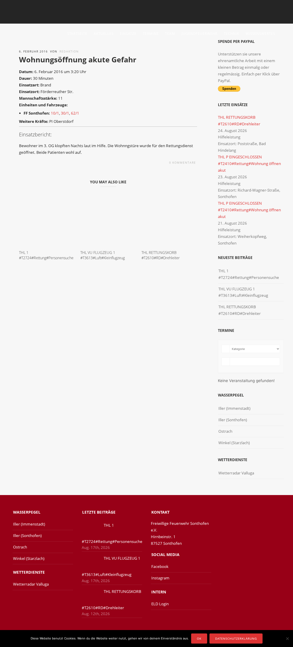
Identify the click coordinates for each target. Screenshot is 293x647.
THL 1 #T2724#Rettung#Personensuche (46, 255)
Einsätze (128, 33)
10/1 (55, 113)
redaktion (69, 51)
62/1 (75, 113)
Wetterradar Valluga (236, 473)
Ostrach (225, 431)
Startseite (77, 33)
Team (170, 33)
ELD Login (160, 603)
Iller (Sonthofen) (232, 419)
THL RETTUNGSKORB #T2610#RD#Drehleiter (160, 255)
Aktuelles (104, 33)
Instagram (160, 578)
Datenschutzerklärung (236, 638)
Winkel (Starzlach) (234, 442)
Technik (231, 33)
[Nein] (287, 638)
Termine (151, 33)
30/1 (65, 113)
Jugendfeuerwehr (199, 33)
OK (199, 638)
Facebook (159, 566)
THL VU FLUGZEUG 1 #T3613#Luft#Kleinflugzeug (102, 255)
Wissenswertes (260, 33)
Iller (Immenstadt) (234, 408)
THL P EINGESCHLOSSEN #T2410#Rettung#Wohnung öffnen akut (249, 163)
